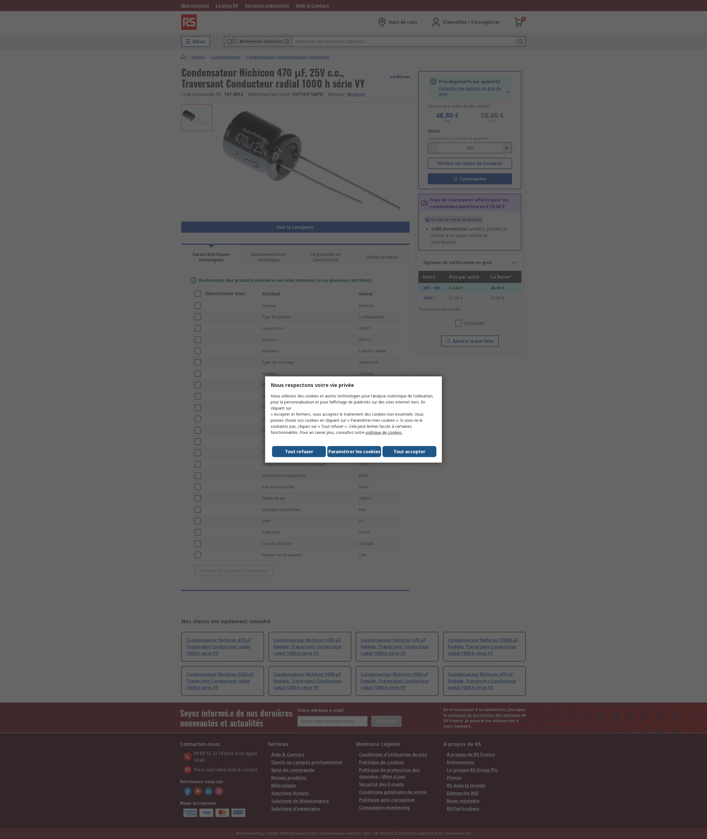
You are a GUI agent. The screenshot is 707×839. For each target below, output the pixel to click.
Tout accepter (409, 452)
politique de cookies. (384, 432)
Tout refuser (299, 452)
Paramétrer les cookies (354, 452)
